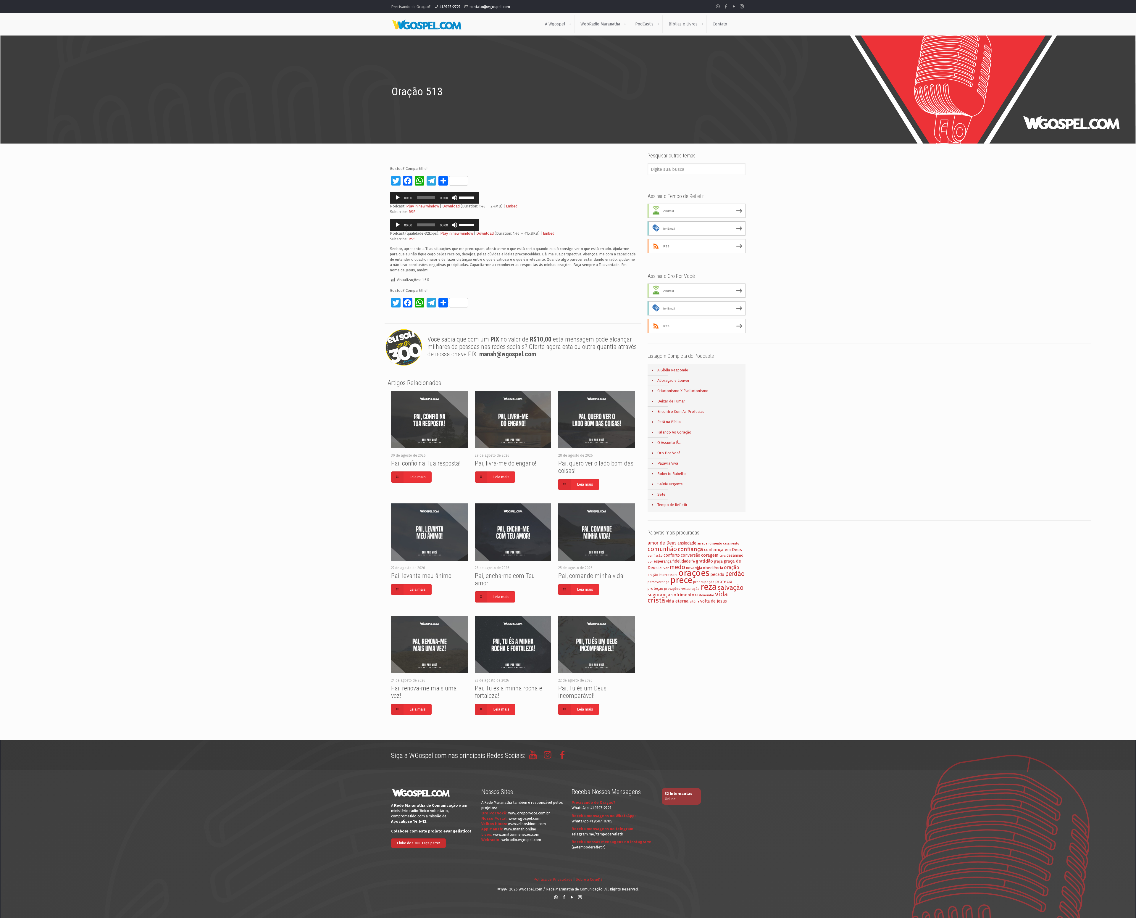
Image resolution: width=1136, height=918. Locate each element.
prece (681, 580)
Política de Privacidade (552, 879)
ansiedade (686, 543)
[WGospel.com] (426, 24)
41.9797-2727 (450, 6)
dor (650, 561)
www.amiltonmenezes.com (516, 834)
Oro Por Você (668, 453)
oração (731, 567)
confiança (690, 549)
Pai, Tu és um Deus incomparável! (582, 692)
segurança (659, 594)
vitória (694, 601)
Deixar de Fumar (671, 401)
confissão (655, 555)
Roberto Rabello (671, 473)
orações (693, 573)
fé (693, 561)
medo (677, 567)
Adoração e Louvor (673, 380)
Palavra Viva (667, 463)
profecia (723, 581)
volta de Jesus (713, 601)
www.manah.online (520, 829)
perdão (735, 574)
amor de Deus (662, 543)
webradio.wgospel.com (521, 840)
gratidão (704, 561)
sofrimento (682, 594)
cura (722, 556)
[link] (570, 24)
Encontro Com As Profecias (680, 411)
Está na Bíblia (669, 422)
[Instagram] (742, 6)
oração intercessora (662, 575)
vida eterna (677, 601)
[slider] (467, 197)
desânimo (735, 555)
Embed (511, 206)
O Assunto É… (669, 442)
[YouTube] (734, 6)
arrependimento (709, 543)
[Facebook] (726, 6)
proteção (655, 588)
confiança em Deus (723, 549)
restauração (690, 589)
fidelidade (681, 561)
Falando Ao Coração (674, 432)
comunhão (662, 549)
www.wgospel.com (524, 818)
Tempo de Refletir (672, 505)
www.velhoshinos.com (527, 824)
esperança (663, 561)
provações (672, 589)
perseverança (658, 582)
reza (709, 587)
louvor (664, 568)
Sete (661, 494)
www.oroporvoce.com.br (529, 813)
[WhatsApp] (718, 6)
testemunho (704, 595)
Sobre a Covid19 (589, 879)
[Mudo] (454, 198)
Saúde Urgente (670, 484)
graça (718, 561)
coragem (710, 555)
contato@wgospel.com (489, 6)
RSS (412, 212)
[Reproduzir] (398, 198)
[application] (434, 198)
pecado (717, 574)
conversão (690, 555)
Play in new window (422, 206)
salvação (730, 588)
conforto (672, 555)
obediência (713, 567)
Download (451, 206)
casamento (731, 543)
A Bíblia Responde (672, 370)
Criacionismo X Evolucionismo (683, 391)
